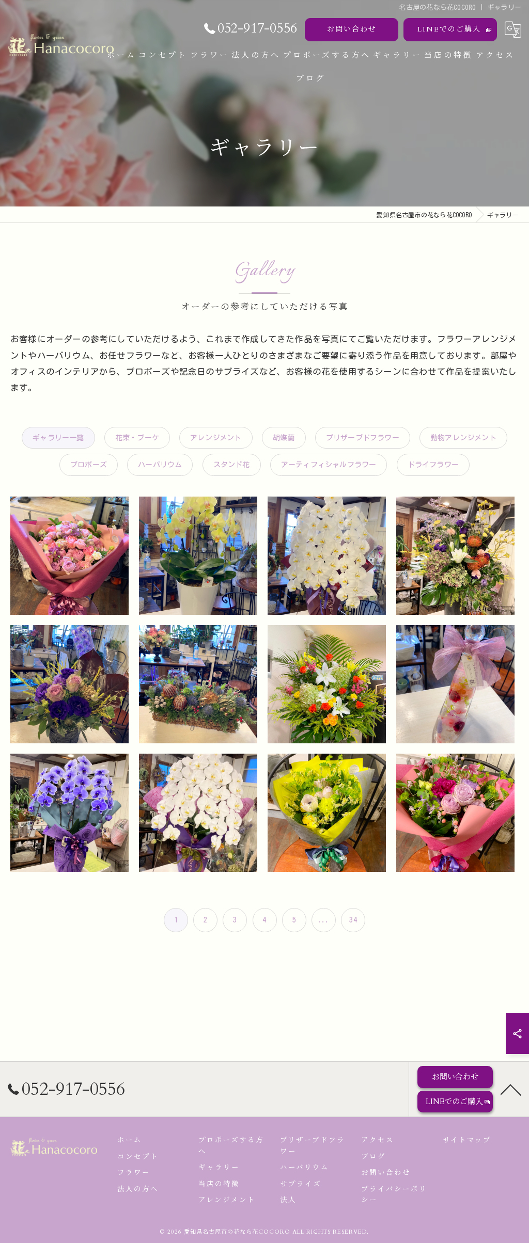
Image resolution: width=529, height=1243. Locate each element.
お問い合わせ (352, 29)
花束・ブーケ (137, 437)
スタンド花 (231, 464)
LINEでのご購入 (449, 29)
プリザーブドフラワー (362, 437)
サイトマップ (467, 1140)
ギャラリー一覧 (58, 437)
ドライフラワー (433, 464)
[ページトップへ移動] (511, 1089)
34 (352, 919)
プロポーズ (88, 464)
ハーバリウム (160, 464)
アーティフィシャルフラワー (329, 464)
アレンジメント (215, 437)
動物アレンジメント (463, 437)
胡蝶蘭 (284, 437)
